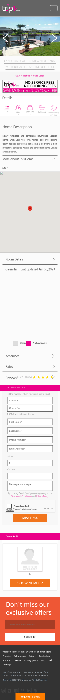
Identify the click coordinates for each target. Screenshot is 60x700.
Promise (6, 655)
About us (7, 660)
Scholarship (20, 655)
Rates (9, 366)
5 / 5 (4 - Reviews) (24, 377)
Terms (18, 660)
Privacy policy (31, 660)
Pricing (32, 655)
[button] (57, 19)
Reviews (11, 378)
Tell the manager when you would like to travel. (28, 394)
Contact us (44, 655)
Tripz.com (23, 679)
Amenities (12, 356)
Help (50, 660)
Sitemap (6, 664)
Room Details (14, 259)
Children (11, 469)
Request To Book (30, 696)
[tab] (30, 259)
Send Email (30, 518)
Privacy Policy (42, 496)
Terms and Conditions (21, 496)
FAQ (43, 660)
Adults (10, 456)
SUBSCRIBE (30, 636)
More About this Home (18, 159)
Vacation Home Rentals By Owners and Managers (26, 651)
